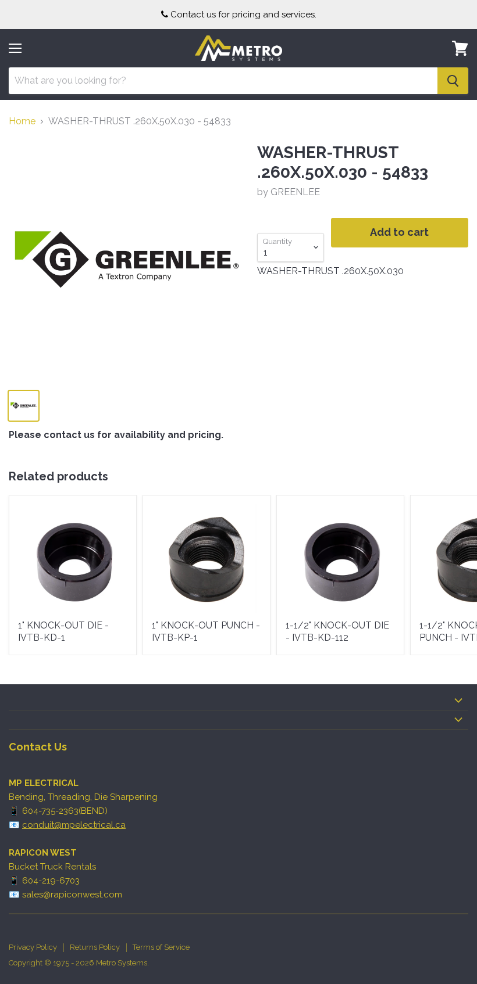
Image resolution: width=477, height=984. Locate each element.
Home (22, 121)
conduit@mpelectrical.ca (74, 825)
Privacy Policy (33, 947)
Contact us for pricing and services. (243, 14)
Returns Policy (95, 947)
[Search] (452, 80)
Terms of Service (161, 947)
